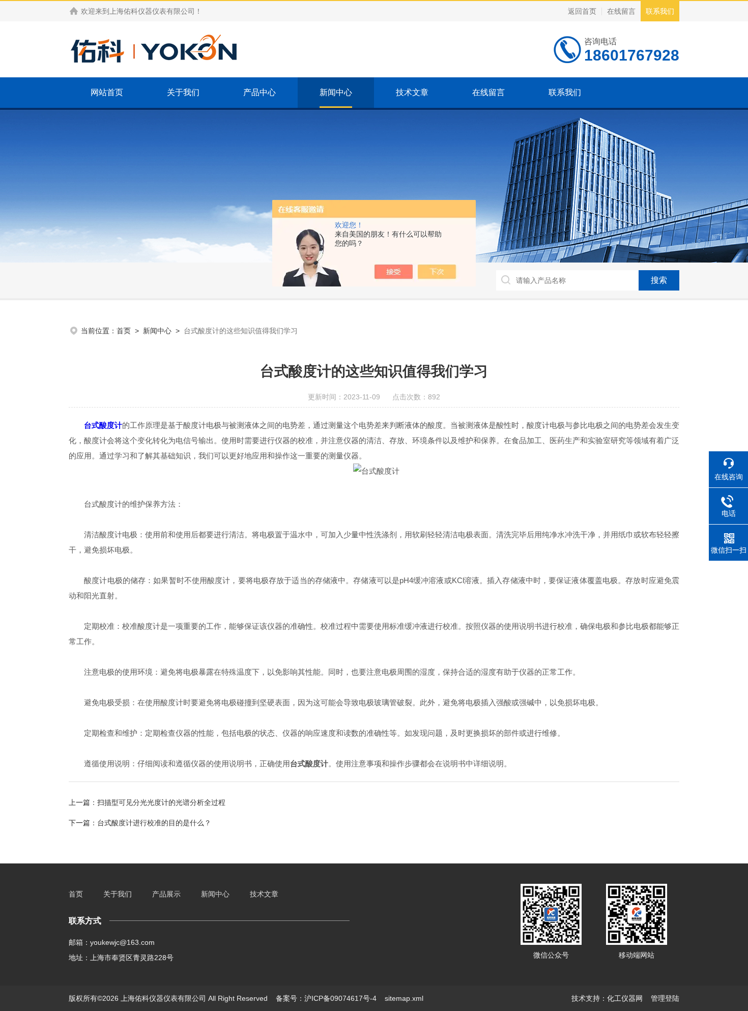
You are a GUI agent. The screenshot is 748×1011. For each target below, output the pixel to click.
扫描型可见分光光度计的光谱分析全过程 (161, 802)
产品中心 (259, 92)
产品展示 (166, 894)
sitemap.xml (404, 998)
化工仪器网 (625, 998)
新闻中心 (336, 92)
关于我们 (183, 92)
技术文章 (412, 92)
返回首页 (582, 11)
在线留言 (621, 11)
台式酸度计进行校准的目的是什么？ (154, 823)
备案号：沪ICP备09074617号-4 (326, 998)
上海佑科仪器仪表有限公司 (152, 11)
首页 (124, 331)
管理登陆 (665, 998)
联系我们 (660, 11)
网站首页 (107, 92)
